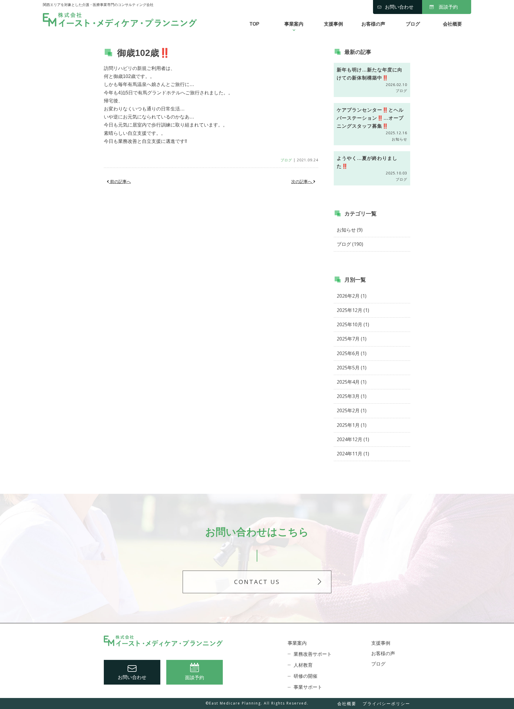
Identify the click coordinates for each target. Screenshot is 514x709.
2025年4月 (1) (351, 382)
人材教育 (303, 665)
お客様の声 (373, 23)
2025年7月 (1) (351, 338)
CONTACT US (257, 582)
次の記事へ (302, 181)
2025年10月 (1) (353, 324)
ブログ (413, 23)
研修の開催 (305, 676)
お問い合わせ (399, 7)
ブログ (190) (350, 244)
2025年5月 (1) (351, 367)
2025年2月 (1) (351, 410)
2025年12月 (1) (353, 310)
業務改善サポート (313, 654)
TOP (254, 23)
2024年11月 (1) (353, 453)
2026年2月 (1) (351, 296)
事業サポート (308, 687)
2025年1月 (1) (351, 425)
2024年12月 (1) (353, 439)
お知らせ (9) (350, 230)
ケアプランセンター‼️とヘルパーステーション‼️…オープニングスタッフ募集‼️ (370, 118)
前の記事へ (120, 181)
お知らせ (399, 139)
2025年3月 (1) (351, 396)
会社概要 (452, 23)
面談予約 (448, 7)
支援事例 (333, 23)
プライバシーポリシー (386, 703)
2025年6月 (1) (351, 353)
